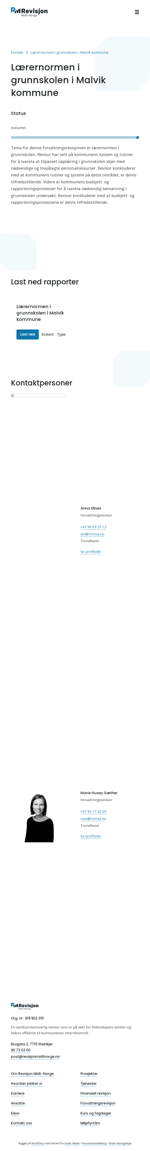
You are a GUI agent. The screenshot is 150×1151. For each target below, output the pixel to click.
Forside (17, 52)
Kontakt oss (21, 1123)
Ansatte (18, 1103)
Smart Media (72, 1143)
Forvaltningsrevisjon (97, 1103)
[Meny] (137, 12)
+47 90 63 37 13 (93, 527)
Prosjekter (89, 1073)
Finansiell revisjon (95, 1093)
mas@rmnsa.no (93, 818)
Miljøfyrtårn (90, 1123)
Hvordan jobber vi (26, 1083)
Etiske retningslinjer (120, 1143)
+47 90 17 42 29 (93, 811)
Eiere (15, 1113)
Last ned (27, 334)
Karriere (18, 1093)
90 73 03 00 (21, 1050)
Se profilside (90, 551)
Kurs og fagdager (95, 1113)
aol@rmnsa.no (92, 534)
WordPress (37, 1143)
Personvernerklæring (94, 1143)
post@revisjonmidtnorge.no (35, 1056)
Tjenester (88, 1083)
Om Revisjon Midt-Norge (32, 1073)
